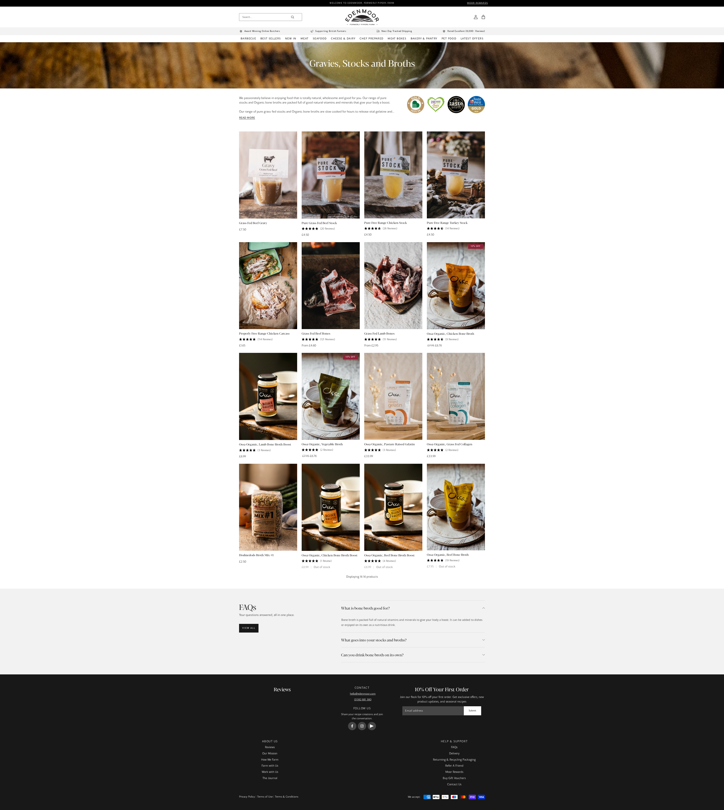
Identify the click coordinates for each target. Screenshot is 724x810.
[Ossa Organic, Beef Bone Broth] (456, 507)
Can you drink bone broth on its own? (372, 654)
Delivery (454, 753)
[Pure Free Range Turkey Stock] (456, 174)
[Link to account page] (475, 17)
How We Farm (269, 759)
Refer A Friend (454, 765)
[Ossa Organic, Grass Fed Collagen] (456, 396)
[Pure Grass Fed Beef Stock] (331, 175)
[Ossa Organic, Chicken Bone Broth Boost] (331, 507)
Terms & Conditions (286, 796)
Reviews (270, 747)
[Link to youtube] (372, 726)
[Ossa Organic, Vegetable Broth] (331, 396)
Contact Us (454, 784)
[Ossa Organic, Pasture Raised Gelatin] (393, 396)
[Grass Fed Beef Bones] (331, 285)
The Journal (269, 778)
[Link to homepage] (362, 17)
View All (248, 628)
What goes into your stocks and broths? (373, 640)
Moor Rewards (454, 772)
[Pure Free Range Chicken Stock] (393, 174)
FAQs (454, 747)
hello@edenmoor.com (363, 693)
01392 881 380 (362, 699)
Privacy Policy (247, 796)
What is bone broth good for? (365, 608)
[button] (483, 17)
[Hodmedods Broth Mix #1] (268, 507)
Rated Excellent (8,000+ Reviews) (466, 31)
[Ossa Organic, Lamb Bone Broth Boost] (268, 396)
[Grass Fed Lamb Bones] (393, 285)
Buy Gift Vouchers (454, 778)
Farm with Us (270, 765)
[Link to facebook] (352, 726)
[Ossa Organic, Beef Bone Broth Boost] (393, 507)
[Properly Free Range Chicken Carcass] (268, 285)
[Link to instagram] (362, 726)
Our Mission (269, 753)
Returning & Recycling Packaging (454, 759)
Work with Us (270, 772)
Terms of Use (265, 796)
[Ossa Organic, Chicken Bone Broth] (456, 285)
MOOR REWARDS (477, 3)
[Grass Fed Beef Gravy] (268, 175)
